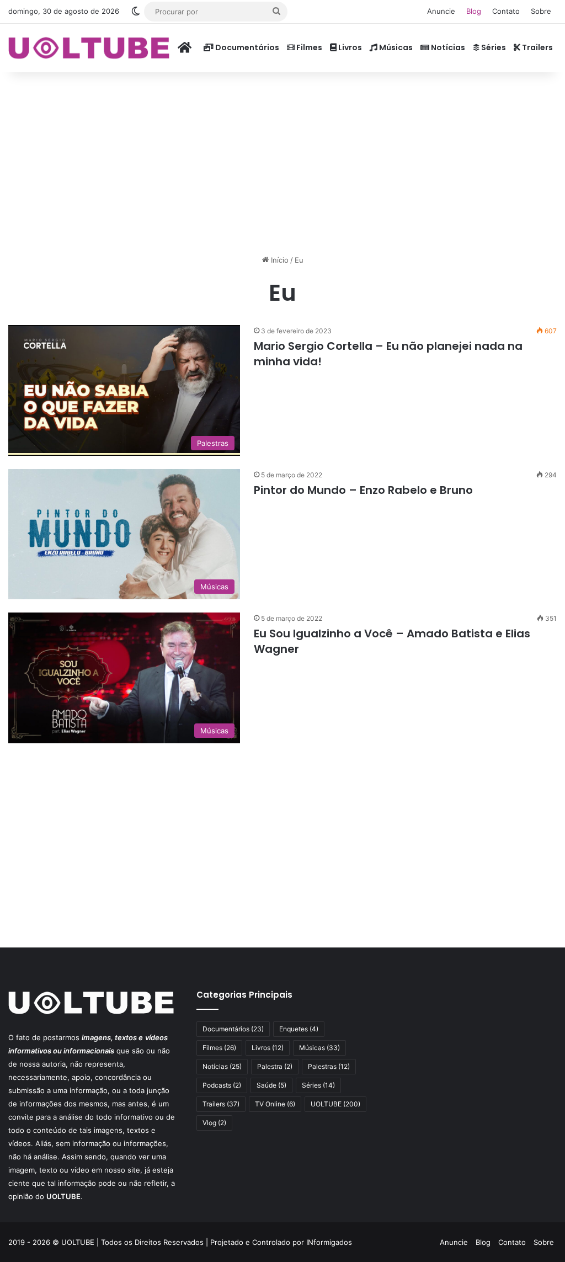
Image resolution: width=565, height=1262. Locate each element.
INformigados (329, 1242)
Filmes (308, 47)
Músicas (395, 47)
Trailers (536, 47)
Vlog (214, 1123)
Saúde (271, 1085)
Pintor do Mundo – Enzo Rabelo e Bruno (363, 490)
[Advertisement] (282, 160)
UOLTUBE (335, 1104)
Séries (492, 47)
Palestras (329, 1066)
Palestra (274, 1066)
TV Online (275, 1104)
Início (279, 259)
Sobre (541, 11)
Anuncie (441, 11)
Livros (349, 47)
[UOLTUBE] (88, 48)
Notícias (447, 47)
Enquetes (298, 1029)
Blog (473, 11)
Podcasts (221, 1085)
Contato (506, 11)
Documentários (246, 47)
